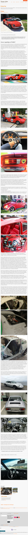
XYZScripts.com (17, 526)
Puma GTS (3, 508)
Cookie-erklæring (15, 533)
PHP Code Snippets (11, 526)
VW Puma (5, 508)
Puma (2, 11)
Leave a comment (7, 508)
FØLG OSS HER (16, 513)
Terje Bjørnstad (6, 12)
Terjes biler (4, 1)
